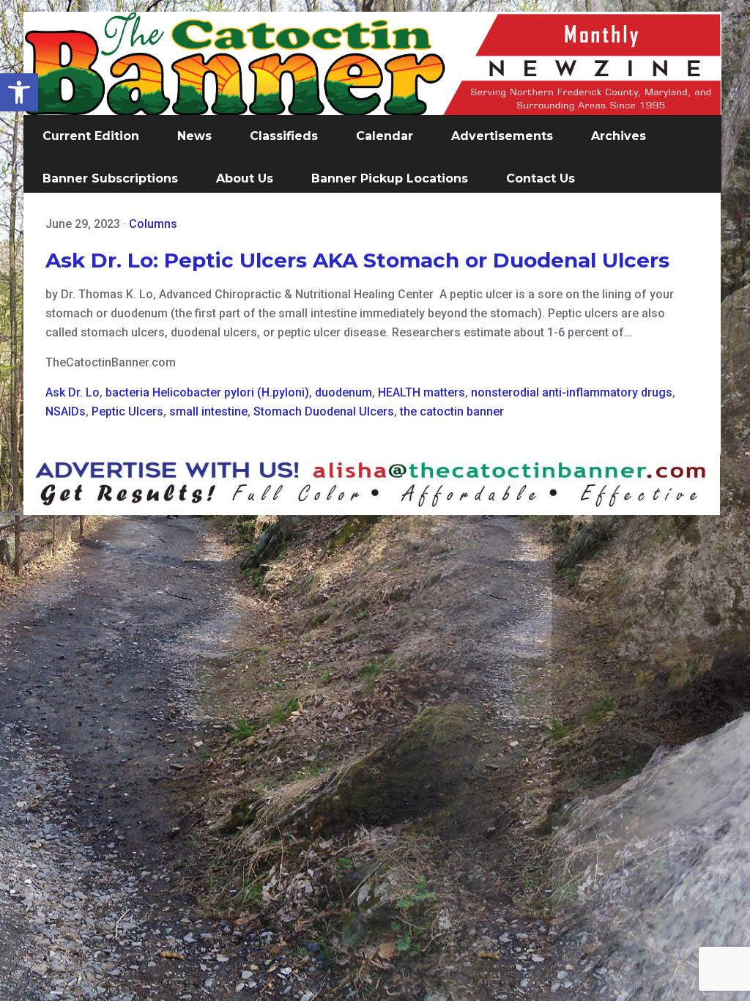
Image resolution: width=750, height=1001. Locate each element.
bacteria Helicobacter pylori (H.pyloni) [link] (207, 392)
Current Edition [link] (90, 136)
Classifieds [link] (284, 136)
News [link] (194, 136)
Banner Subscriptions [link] (110, 178)
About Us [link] (244, 178)
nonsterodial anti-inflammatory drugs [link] (571, 392)
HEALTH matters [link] (421, 392)
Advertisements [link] (502, 136)
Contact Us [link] (540, 178)
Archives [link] (618, 136)
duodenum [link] (343, 392)
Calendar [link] (384, 136)
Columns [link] (153, 224)
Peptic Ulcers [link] (127, 411)
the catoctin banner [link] (452, 411)
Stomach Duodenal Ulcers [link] (323, 411)
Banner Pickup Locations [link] (389, 178)
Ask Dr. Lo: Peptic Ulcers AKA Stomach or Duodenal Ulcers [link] (357, 260)
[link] (19, 92)
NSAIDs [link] (65, 411)
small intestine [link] (208, 411)
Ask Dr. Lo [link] (72, 392)
